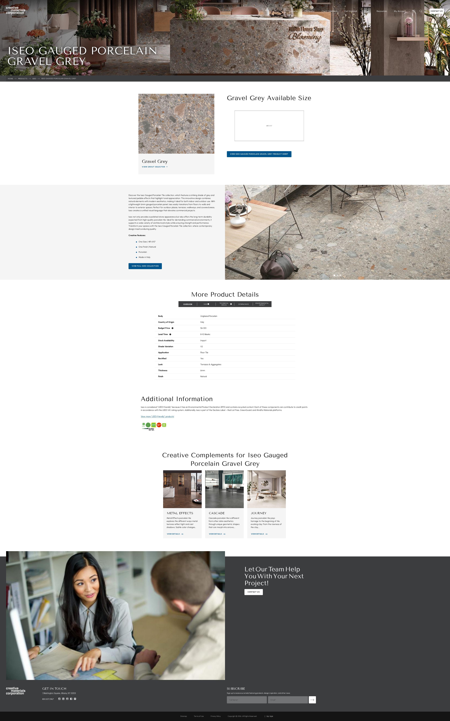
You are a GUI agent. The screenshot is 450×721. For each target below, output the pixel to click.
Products (22, 79)
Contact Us (437, 11)
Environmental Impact (262, 304)
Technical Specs (226, 304)
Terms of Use (199, 716)
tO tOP (269, 716)
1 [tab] (334, 275)
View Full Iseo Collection (145, 266)
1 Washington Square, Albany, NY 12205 (59, 693)
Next (445, 232)
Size (208, 305)
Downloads (243, 304)
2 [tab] (337, 275)
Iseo (34, 79)
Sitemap (183, 716)
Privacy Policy (216, 716)
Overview (187, 304)
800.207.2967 (48, 699)
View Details (173, 534)
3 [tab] (340, 275)
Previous (229, 232)
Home (10, 79)
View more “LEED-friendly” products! (157, 416)
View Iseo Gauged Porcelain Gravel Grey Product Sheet (259, 154)
